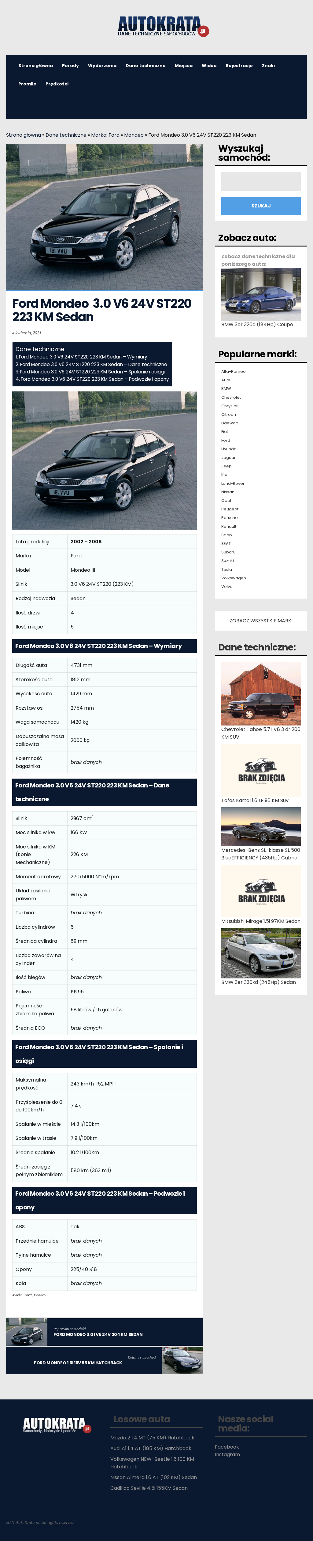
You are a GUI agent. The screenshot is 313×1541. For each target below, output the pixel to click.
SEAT (226, 543)
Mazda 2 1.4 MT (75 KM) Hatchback (152, 1437)
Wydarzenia (102, 66)
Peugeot (229, 509)
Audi (225, 380)
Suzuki (227, 560)
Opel (226, 500)
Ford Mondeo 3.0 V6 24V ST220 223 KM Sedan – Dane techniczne (93, 364)
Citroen (228, 414)
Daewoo (229, 423)
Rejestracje (239, 66)
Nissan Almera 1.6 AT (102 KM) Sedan (153, 1477)
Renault (228, 526)
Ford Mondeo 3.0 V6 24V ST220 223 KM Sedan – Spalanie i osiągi (92, 372)
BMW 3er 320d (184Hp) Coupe (257, 324)
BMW (226, 388)
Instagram (227, 1454)
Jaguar (228, 457)
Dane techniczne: (257, 647)
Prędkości (57, 84)
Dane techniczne (146, 66)
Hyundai (229, 449)
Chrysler (229, 406)
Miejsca (184, 66)
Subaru (228, 552)
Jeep (226, 466)
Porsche (229, 517)
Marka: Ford (105, 135)
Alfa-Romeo (233, 371)
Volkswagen (233, 578)
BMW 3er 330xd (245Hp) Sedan (258, 982)
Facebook (227, 1446)
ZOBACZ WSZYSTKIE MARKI (261, 620)
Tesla (226, 569)
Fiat (224, 431)
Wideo (209, 66)
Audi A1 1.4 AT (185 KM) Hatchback (150, 1448)
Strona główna (23, 135)
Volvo (227, 586)
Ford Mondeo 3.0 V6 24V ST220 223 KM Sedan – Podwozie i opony (95, 379)
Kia (224, 474)
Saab (226, 535)
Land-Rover (233, 483)
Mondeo (134, 135)
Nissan (227, 492)
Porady (70, 66)
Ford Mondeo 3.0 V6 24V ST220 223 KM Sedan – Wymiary (83, 357)
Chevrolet (231, 397)
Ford (225, 440)
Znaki (268, 66)
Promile (27, 84)
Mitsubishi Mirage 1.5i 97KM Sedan (260, 921)
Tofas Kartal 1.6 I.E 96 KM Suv (255, 800)
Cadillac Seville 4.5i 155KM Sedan (149, 1488)
